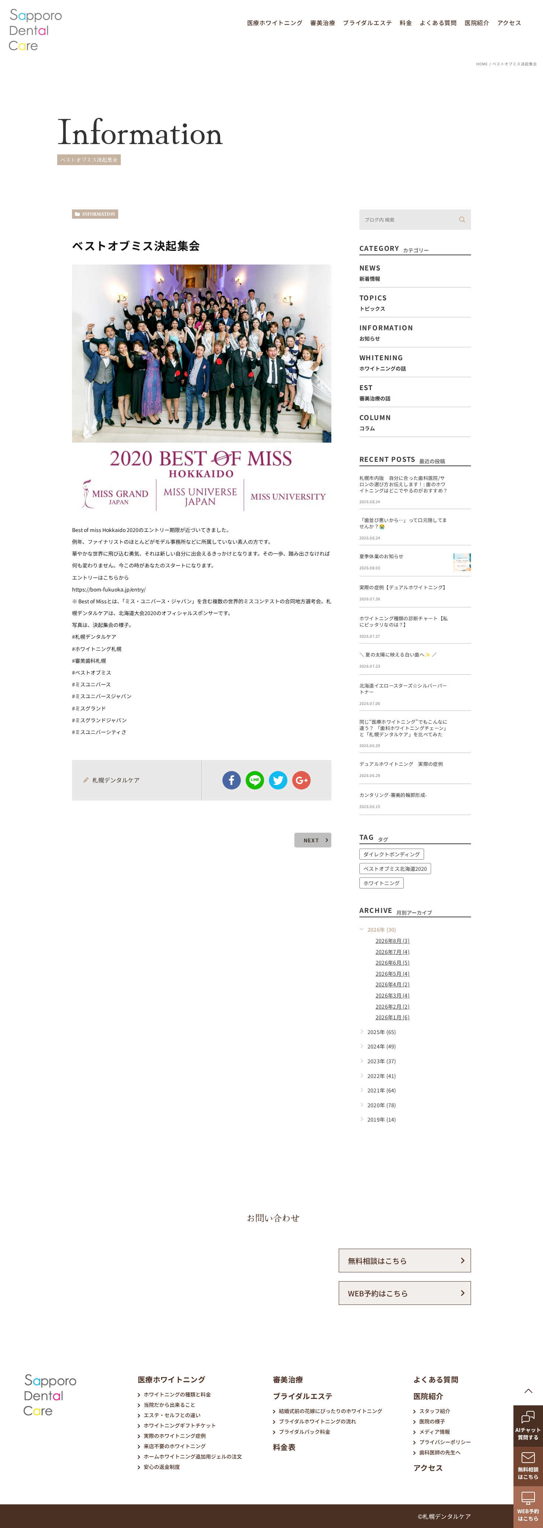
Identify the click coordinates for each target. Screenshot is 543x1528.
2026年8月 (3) (393, 940)
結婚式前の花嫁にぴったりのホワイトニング (330, 1411)
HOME (482, 63)
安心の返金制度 (162, 1466)
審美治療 (322, 22)
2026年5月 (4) (393, 973)
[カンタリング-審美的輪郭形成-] (462, 801)
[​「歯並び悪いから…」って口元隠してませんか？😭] (462, 526)
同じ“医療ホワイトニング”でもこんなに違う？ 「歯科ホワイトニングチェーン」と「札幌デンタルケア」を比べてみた (404, 728)
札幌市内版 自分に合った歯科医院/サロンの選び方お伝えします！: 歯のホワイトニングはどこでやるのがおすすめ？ (403, 484)
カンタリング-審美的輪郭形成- (393, 794)
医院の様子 (432, 1421)
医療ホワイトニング (275, 22)
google (301, 780)
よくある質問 (438, 22)
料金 (406, 22)
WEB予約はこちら (378, 1293)
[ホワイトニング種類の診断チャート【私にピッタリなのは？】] (462, 624)
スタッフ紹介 (434, 1411)
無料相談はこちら (377, 1260)
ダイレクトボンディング (391, 854)
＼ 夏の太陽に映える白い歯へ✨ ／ (398, 654)
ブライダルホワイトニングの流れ (317, 1421)
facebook (231, 780)
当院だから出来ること (169, 1404)
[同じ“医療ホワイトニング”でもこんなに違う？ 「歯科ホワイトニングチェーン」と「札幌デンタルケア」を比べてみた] (462, 728)
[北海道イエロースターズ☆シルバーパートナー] (462, 691)
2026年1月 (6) (393, 1017)
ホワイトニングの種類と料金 (177, 1394)
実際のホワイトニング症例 (175, 1435)
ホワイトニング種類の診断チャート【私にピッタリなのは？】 (403, 621)
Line (255, 780)
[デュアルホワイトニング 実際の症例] (462, 770)
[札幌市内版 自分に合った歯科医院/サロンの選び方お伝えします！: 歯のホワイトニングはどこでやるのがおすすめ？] (462, 484)
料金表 (284, 1447)
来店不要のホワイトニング (175, 1446)
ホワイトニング (381, 883)
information (98, 214)
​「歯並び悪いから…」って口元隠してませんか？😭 (403, 523)
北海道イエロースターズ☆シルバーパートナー (403, 688)
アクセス (509, 22)
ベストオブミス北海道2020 (395, 868)
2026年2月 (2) (393, 1006)
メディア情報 (434, 1431)
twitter (278, 780)
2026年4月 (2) (393, 984)
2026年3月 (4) (393, 995)
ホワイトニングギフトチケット (180, 1425)
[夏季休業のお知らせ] (462, 562)
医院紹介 (477, 22)
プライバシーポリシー (445, 1442)
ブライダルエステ (367, 22)
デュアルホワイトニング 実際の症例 (401, 763)
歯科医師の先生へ (440, 1452)
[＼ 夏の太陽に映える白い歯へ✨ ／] (462, 660)
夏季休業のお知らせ (381, 556)
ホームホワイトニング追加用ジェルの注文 (193, 1456)
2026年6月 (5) (393, 962)
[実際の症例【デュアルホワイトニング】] (462, 593)
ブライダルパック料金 (304, 1431)
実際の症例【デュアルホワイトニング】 (403, 587)
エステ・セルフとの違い (172, 1415)
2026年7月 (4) (393, 951)
